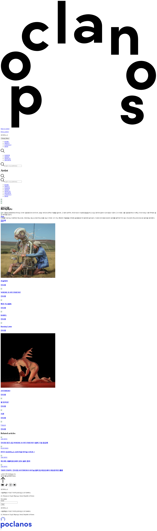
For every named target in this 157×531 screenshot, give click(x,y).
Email (2, 500)
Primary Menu (5, 138)
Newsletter (4, 499)
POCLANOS (5, 132)
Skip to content (5, 129)
